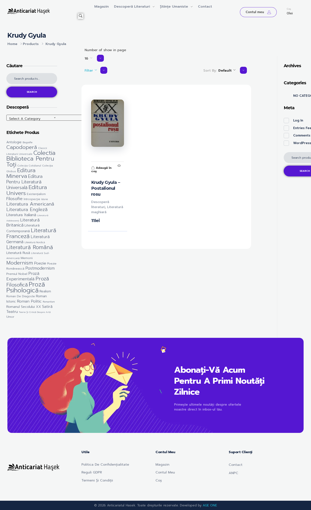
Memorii (27, 258)
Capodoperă (21, 147)
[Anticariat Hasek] (42, 11)
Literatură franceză (31, 233)
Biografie (27, 142)
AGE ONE (210, 505)
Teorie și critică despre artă (35, 312)
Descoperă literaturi (100, 204)
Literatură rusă (18, 252)
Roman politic (29, 301)
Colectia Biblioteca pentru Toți (30, 159)
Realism (45, 291)
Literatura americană (30, 204)
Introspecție (32, 199)
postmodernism (40, 268)
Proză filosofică (27, 281)
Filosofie (14, 198)
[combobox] (48, 118)
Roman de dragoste (20, 296)
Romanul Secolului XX (23, 306)
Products (31, 43)
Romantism (49, 302)
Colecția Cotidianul (29, 166)
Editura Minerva (21, 173)
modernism (19, 263)
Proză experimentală (22, 276)
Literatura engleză (27, 209)
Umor (10, 316)
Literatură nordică (35, 242)
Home (12, 43)
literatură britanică (23, 222)
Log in (298, 120)
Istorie (44, 199)
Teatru (12, 312)
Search (32, 92)
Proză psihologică (25, 287)
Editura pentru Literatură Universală (24, 182)
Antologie (14, 142)
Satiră (47, 307)
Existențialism (36, 194)
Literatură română (29, 247)
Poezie (40, 263)
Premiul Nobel (16, 273)
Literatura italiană (21, 215)
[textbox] (48, 119)
